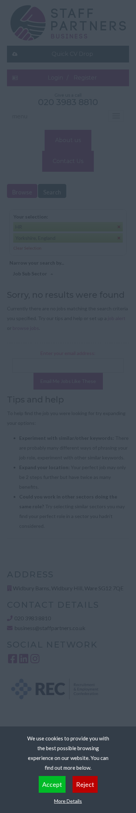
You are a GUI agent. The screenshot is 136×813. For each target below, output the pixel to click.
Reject (85, 784)
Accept (52, 784)
